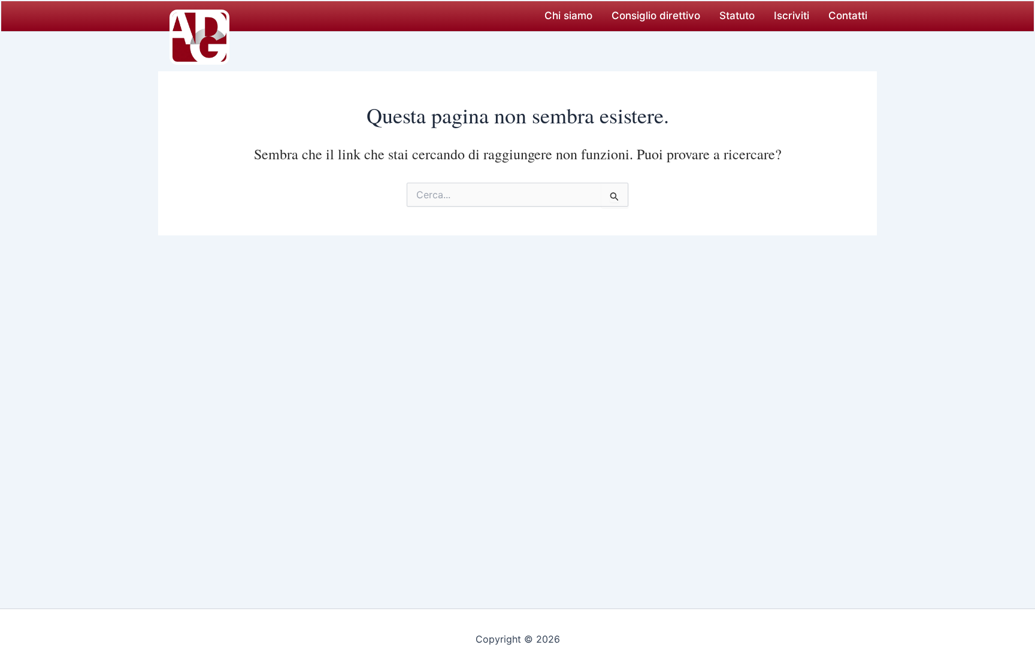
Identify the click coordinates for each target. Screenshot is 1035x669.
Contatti (847, 16)
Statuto (737, 16)
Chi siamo (568, 16)
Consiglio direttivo (656, 16)
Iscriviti (791, 16)
